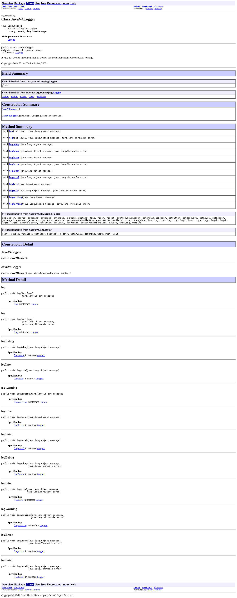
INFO (31, 96)
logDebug (14, 144)
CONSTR (28, 9)
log (11, 131)
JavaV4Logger (10, 109)
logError (14, 157)
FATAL (23, 96)
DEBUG (5, 96)
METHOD (36, 9)
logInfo (13, 184)
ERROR (14, 96)
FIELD (21, 9)
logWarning (15, 197)
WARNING (41, 96)
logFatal (14, 171)
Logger (11, 39)
